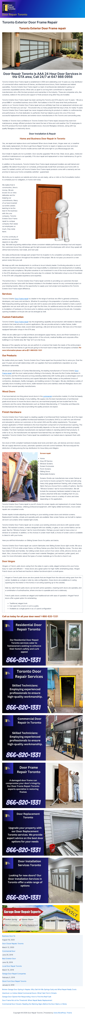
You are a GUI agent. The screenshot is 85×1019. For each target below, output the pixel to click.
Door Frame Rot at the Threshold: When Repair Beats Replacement (27, 1000)
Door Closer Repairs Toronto (13, 944)
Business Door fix (8, 936)
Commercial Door (8, 951)
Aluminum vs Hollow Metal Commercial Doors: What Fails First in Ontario (29, 993)
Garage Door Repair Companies (14, 974)
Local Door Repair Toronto (12, 966)
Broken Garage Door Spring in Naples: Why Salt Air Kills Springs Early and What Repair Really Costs (39, 989)
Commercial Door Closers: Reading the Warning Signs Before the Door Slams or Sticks (34, 1004)
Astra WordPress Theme (63, 1013)
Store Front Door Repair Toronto (14, 981)
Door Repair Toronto (14, 14)
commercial (47, 396)
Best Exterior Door (9, 959)
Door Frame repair (21, 299)
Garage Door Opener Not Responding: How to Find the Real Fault (26, 997)
